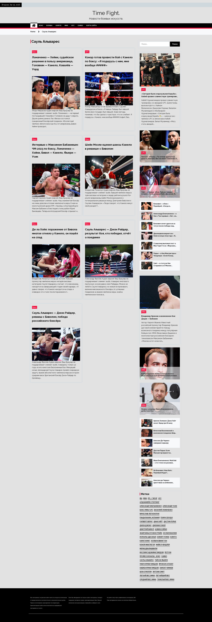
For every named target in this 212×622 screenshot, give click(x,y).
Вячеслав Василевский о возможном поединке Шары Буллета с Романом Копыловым (164, 432)
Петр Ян (168, 552)
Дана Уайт (158, 521)
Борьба (49, 25)
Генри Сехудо (167, 518)
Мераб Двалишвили (148, 548)
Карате (58, 25)
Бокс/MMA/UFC (146, 510)
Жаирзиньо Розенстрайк (151, 533)
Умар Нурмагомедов (149, 564)
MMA (145, 498)
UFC (72, 25)
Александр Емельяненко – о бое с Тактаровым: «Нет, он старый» (164, 215)
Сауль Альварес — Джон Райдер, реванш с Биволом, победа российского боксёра (54, 316)
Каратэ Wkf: (145, 541)
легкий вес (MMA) (147, 575)
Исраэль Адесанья (148, 537)
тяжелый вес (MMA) (165, 579)
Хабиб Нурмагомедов (149, 568)
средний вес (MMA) (148, 579)
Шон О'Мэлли (146, 572)
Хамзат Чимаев (166, 568)
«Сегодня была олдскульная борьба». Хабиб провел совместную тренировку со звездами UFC (159, 95)
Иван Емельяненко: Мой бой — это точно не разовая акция (164, 462)
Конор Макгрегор (147, 545)
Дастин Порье (170, 521)
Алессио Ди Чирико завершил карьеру (161, 442)
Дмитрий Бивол (147, 529)
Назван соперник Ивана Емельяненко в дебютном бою (157, 410)
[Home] (33, 25)
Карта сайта (91, 25)
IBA (141, 498)
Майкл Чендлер (163, 545)
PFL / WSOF (152, 498)
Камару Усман (163, 537)
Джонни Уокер (159, 525)
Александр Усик (170, 506)
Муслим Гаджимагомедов (152, 552)
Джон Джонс (145, 525)
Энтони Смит (159, 572)
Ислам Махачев (170, 533)
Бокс (41, 25)
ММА (66, 25)
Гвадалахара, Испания (150, 518)
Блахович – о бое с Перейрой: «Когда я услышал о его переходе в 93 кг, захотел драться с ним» (165, 205)
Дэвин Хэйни (161, 529)
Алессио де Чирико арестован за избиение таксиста (163, 481)
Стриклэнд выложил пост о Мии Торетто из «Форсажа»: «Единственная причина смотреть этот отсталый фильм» (165, 245)
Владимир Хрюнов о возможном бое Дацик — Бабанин (158, 317)
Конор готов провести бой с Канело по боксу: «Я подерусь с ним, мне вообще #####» (109, 61)
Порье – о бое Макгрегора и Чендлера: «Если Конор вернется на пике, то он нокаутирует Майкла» (164, 255)
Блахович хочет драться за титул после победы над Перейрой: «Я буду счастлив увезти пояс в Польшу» (165, 225)
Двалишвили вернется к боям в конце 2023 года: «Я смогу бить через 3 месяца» (164, 235)
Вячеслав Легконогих (149, 514)
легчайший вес (163, 575)
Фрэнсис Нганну (166, 564)
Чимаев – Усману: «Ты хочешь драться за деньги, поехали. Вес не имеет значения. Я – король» (159, 158)
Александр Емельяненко (151, 506)
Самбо (80, 25)
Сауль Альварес (147, 560)
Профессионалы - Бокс (150, 556)
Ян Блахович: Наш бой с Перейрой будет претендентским (162, 472)
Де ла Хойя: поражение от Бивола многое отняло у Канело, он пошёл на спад (55, 233)
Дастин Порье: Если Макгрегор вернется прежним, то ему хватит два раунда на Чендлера (165, 452)
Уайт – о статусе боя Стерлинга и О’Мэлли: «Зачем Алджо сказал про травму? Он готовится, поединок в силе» (164, 264)
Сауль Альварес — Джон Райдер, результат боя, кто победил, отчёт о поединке (108, 233)
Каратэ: (173, 537)
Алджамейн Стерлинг (149, 502)
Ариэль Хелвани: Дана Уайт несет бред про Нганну (164, 422)
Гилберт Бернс (146, 521)
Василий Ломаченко (163, 510)
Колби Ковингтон (159, 541)
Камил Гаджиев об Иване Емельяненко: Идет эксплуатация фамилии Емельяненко (159, 375)
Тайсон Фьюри (161, 560)
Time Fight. (106, 13)
